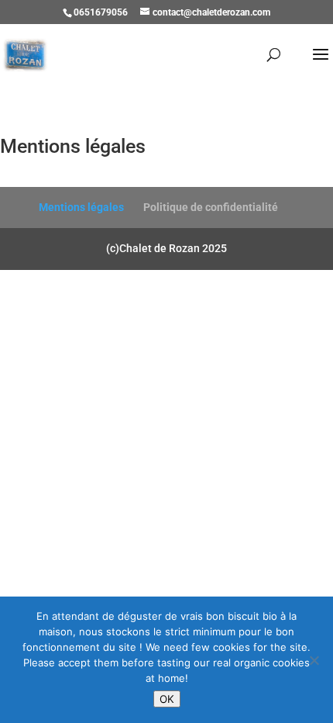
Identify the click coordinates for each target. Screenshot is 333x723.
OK (167, 699)
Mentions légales (81, 207)
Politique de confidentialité (210, 207)
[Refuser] (313, 660)
